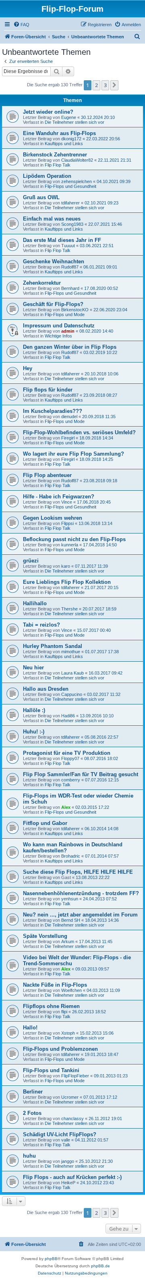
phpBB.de (100, 1266)
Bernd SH (70, 920)
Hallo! (30, 1028)
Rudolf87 (70, 267)
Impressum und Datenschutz (59, 326)
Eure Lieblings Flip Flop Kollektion (67, 582)
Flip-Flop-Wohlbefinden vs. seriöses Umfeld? (79, 432)
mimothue (70, 651)
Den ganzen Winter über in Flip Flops (69, 347)
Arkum (67, 941)
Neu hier (33, 667)
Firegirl (68, 437)
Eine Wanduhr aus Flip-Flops (59, 133)
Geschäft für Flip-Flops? (53, 304)
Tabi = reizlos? (41, 625)
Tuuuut (68, 245)
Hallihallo (35, 603)
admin (68, 331)
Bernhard (70, 288)
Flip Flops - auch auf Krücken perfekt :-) (72, 1177)
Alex (65, 807)
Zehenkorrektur (42, 283)
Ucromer (70, 1097)
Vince (66, 502)
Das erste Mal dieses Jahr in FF (62, 240)
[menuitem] (21, 24)
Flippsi (67, 523)
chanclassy (72, 1118)
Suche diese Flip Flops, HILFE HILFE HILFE (78, 872)
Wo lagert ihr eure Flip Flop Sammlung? (73, 454)
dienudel (69, 416)
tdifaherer (70, 202)
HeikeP (68, 1182)
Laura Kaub (72, 673)
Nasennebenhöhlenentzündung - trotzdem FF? (81, 893)
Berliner (33, 1092)
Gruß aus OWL (41, 197)
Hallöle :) (34, 710)
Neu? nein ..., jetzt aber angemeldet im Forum (80, 915)
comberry (70, 779)
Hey (27, 368)
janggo (67, 1161)
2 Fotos (32, 1113)
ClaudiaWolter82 (77, 160)
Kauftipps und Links (64, 143)
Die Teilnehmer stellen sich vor (74, 122)
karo (65, 566)
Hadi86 (68, 715)
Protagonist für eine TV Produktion (66, 753)
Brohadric (70, 856)
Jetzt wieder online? (48, 112)
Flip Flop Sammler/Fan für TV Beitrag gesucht (80, 774)
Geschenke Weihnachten (53, 261)
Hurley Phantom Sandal (52, 646)
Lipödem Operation (47, 176)
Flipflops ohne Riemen (51, 1006)
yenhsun (69, 898)
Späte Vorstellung (45, 936)
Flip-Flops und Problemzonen (60, 1049)
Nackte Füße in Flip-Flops (55, 985)
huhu (29, 1156)
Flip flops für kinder (47, 390)
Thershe (69, 608)
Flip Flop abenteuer (47, 475)
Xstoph (68, 1033)
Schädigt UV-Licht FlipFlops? (59, 1134)
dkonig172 (71, 138)
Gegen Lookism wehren (52, 518)
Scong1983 (72, 224)
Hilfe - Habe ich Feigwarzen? (58, 497)
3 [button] (105, 85)
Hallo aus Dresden (45, 689)
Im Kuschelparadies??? (52, 411)
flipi (64, 1011)
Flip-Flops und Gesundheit (70, 186)
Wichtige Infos (58, 335)
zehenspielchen (76, 181)
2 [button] (96, 85)
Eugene (68, 117)
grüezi (31, 561)
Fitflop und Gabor (45, 823)
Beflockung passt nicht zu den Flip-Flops (74, 539)
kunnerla (69, 544)
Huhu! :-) (33, 732)
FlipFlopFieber (75, 1075)
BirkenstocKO (75, 309)
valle (65, 1139)
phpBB (51, 1258)
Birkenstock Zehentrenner (55, 155)
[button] (114, 85)
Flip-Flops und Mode (65, 314)
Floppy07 (70, 758)
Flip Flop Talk (57, 164)
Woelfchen (71, 990)
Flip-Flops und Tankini (51, 1070)
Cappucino (71, 694)
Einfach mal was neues (52, 219)
